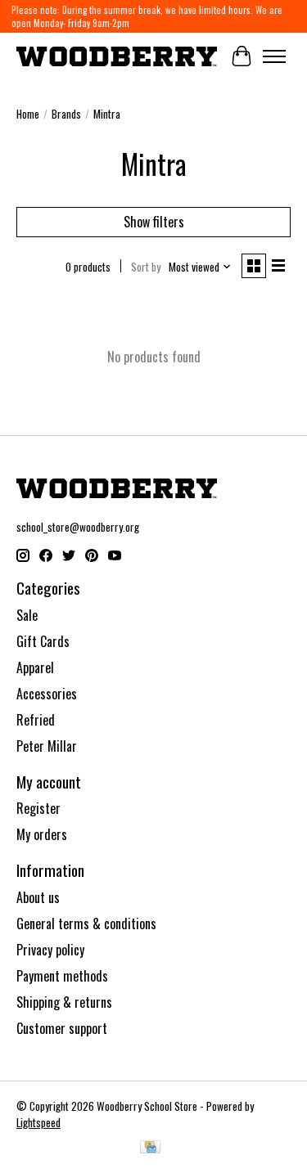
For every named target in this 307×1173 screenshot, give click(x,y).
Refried (35, 720)
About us (38, 897)
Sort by (145, 266)
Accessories (46, 693)
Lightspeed (38, 1122)
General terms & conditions (86, 923)
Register (38, 808)
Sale (27, 615)
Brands (66, 114)
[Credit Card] (150, 1148)
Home (27, 114)
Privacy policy (50, 950)
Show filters (154, 221)
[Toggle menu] (274, 56)
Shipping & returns (64, 1002)
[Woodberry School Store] (116, 56)
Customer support (61, 1028)
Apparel (35, 667)
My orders (41, 834)
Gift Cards (43, 641)
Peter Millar (46, 746)
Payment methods (62, 976)
